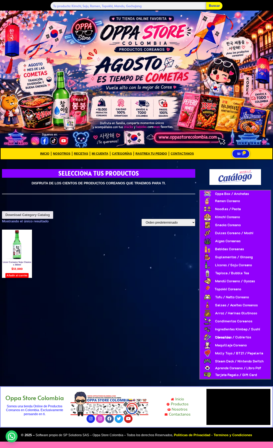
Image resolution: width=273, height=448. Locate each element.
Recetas (81, 153)
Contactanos (182, 153)
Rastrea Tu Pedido (151, 153)
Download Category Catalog (27, 215)
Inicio (44, 153)
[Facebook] (109, 419)
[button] (12, 436)
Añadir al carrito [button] (17, 275)
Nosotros (61, 153)
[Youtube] (128, 419)
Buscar (214, 5)
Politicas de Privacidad (192, 435)
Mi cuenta (100, 153)
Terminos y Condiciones (233, 435)
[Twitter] (119, 419)
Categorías (122, 153)
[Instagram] (91, 419)
